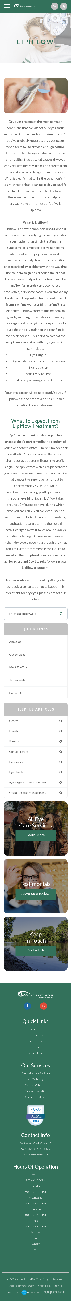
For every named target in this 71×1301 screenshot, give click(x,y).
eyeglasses (16, 761)
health (13, 731)
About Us (15, 641)
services (14, 741)
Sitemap (57, 1285)
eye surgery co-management (27, 782)
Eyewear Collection (35, 1085)
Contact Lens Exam (35, 1097)
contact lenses (18, 751)
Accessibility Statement (21, 1285)
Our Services (17, 654)
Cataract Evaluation (35, 1091)
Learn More (35, 835)
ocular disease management (27, 792)
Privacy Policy (43, 1285)
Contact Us (16, 693)
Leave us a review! (35, 893)
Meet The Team (19, 667)
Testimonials (17, 680)
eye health (16, 772)
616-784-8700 (39, 1154)
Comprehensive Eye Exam (35, 1073)
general (14, 720)
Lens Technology (36, 1079)
